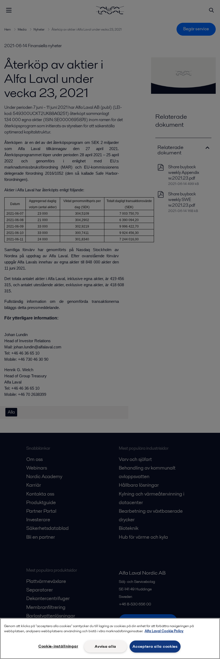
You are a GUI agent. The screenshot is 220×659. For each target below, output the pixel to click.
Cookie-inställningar (58, 646)
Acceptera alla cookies (155, 646)
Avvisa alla (105, 646)
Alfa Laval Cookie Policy (164, 631)
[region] (110, 638)
